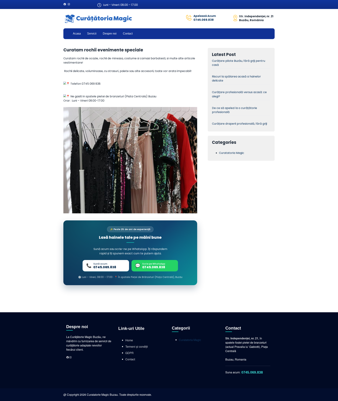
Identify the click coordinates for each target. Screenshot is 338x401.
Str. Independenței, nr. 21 (256, 16)
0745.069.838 (203, 20)
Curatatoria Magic (231, 153)
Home (129, 340)
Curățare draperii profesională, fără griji (239, 124)
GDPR (129, 353)
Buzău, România (251, 20)
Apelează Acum (204, 16)
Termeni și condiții (136, 346)
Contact (130, 359)
